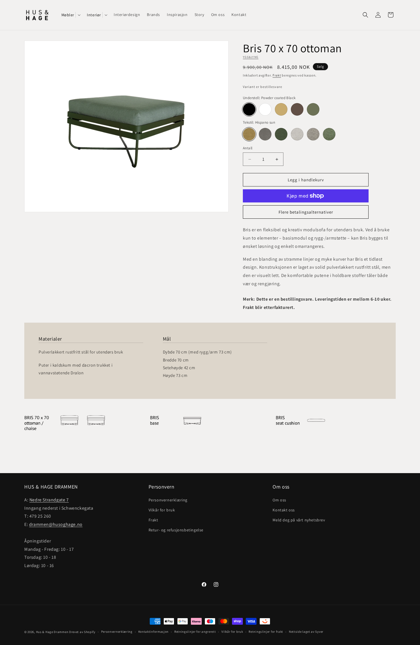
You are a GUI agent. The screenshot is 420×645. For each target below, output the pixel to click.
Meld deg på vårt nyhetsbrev (299, 520)
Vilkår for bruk (162, 510)
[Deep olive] (313, 109)
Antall (247, 148)
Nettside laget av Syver (306, 632)
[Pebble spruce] (329, 134)
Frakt (277, 75)
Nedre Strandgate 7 (49, 500)
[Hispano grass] (281, 134)
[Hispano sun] (249, 134)
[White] (265, 109)
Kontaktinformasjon (153, 632)
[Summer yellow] (281, 109)
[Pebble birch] (313, 134)
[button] (71, 15)
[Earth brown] (297, 109)
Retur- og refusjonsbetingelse (176, 530)
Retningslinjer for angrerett (195, 632)
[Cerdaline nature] (265, 134)
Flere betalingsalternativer (306, 212)
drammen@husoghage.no (56, 524)
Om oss (279, 500)
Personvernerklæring (168, 500)
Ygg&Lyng (250, 57)
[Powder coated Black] (249, 109)
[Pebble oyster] (297, 134)
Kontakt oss (284, 510)
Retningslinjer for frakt (266, 632)
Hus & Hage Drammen (52, 632)
